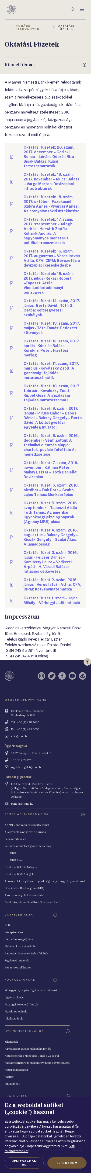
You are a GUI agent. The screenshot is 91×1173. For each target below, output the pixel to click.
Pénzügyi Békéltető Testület (22, 1004)
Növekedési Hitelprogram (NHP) (24, 888)
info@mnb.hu (19, 736)
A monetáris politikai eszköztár (25, 895)
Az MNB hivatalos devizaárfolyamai (27, 825)
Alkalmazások (14, 1018)
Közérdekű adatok (16, 1069)
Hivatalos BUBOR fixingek (21, 867)
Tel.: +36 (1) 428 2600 (25, 722)
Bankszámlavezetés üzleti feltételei (27, 953)
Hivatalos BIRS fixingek (19, 874)
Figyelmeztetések (16, 1011)
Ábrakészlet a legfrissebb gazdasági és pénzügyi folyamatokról (45, 881)
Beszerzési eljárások (18, 967)
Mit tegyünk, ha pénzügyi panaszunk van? (31, 990)
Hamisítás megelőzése (19, 939)
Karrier (9, 1076)
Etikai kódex (12, 1083)
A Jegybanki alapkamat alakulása (25, 832)
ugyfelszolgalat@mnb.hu (26, 767)
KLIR (7, 925)
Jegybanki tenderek (17, 960)
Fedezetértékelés (15, 839)
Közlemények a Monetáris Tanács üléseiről (32, 1055)
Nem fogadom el (24, 1163)
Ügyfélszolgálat (14, 997)
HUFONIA (11, 853)
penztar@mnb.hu (22, 803)
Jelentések (11, 1041)
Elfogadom (66, 1163)
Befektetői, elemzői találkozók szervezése (31, 902)
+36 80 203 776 (21, 760)
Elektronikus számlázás (20, 946)
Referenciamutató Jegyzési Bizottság (28, 846)
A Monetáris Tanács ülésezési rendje (28, 1048)
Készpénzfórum (15, 932)
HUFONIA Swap (14, 860)
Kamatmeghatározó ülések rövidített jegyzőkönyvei (37, 1062)
